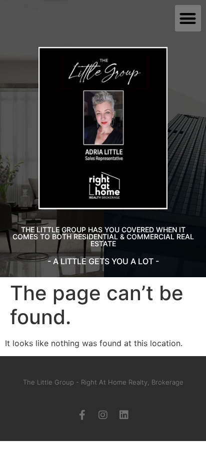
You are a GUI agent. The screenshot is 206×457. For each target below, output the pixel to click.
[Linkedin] (124, 415)
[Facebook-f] (82, 415)
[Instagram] (103, 415)
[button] (188, 18)
